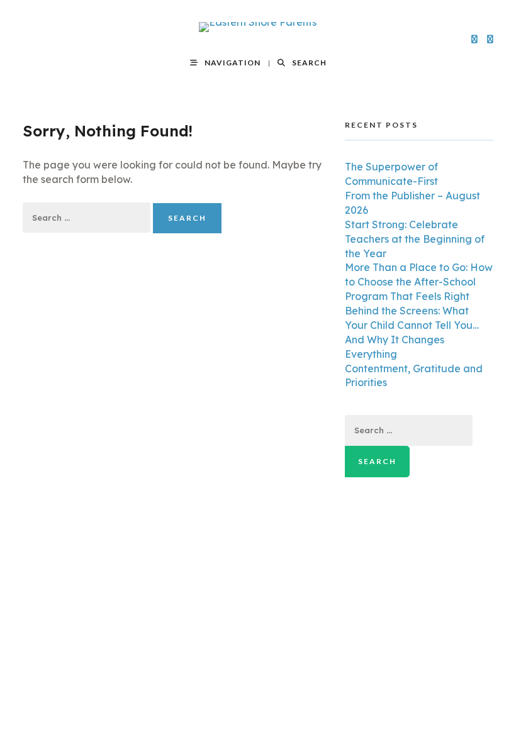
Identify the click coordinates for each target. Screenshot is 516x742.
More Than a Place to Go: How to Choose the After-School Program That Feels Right (419, 281)
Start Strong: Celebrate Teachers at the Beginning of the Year (415, 239)
